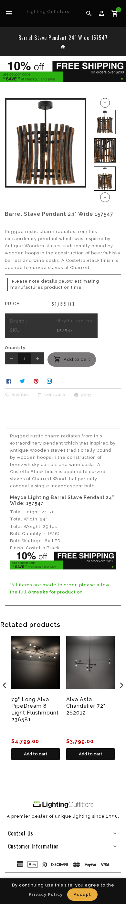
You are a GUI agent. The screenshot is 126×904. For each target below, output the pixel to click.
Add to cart (35, 753)
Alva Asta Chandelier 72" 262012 (85, 706)
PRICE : (13, 303)
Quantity (15, 347)
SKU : (16, 330)
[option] (105, 121)
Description (63, 421)
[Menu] (9, 13)
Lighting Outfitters (48, 11)
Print (86, 394)
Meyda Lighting (75, 320)
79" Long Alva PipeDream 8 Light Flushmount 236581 (35, 709)
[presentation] (4, 685)
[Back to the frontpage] (63, 47)
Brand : (18, 321)
